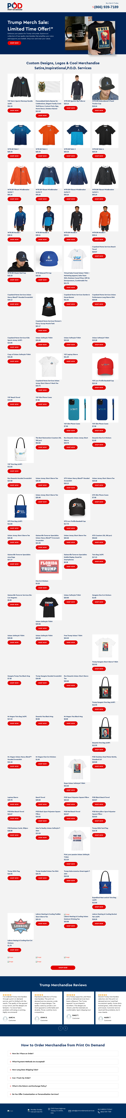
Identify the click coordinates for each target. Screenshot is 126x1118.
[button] (63, 1053)
